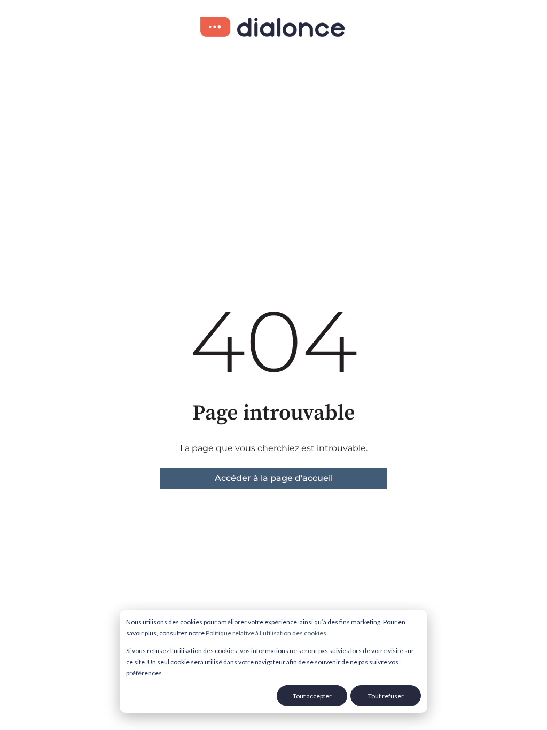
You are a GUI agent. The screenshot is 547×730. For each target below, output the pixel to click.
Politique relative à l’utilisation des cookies (266, 633)
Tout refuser (386, 696)
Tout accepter (312, 696)
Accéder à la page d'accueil (274, 478)
